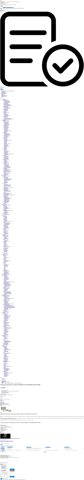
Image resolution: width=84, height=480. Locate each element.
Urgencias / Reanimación (4, 96)
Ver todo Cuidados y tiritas (5, 235)
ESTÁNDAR (23, 418)
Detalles (1, 412)
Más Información (2, 431)
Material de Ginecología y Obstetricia (6, 441)
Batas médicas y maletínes (4, 93)
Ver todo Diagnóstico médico (6, 120)
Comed (1, 444)
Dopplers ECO (20, 418)
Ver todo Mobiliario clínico (5, 99)
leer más (41, 448)
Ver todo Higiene (4, 215)
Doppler (2, 382)
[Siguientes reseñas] (83, 448)
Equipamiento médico (4, 380)
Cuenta (1, 377)
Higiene (2, 94)
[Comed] (2, 389)
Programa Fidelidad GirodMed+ (5, 468)
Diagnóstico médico (4, 381)
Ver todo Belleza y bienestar (6, 312)
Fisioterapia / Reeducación (4, 95)
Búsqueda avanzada (2, 10)
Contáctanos (1, 6)
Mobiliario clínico (3, 91)
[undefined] (5, 450)
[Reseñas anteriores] (6, 448)
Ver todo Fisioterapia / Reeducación (6, 274)
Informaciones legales (4, 467)
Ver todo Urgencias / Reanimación (6, 295)
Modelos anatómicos (4, 92)
